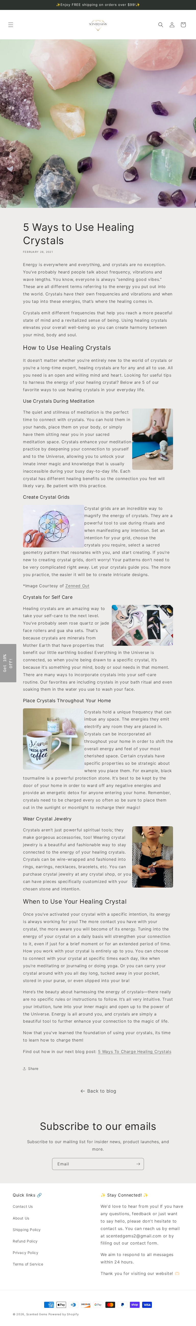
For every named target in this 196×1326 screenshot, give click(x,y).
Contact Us (23, 1206)
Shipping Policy (27, 1229)
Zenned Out (77, 585)
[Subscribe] (138, 1164)
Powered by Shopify (63, 1314)
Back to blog (101, 1091)
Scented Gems (36, 1314)
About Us (21, 1218)
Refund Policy (25, 1241)
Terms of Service (28, 1264)
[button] (10, 24)
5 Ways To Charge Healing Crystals (135, 1051)
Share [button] (33, 1068)
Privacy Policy (25, 1252)
